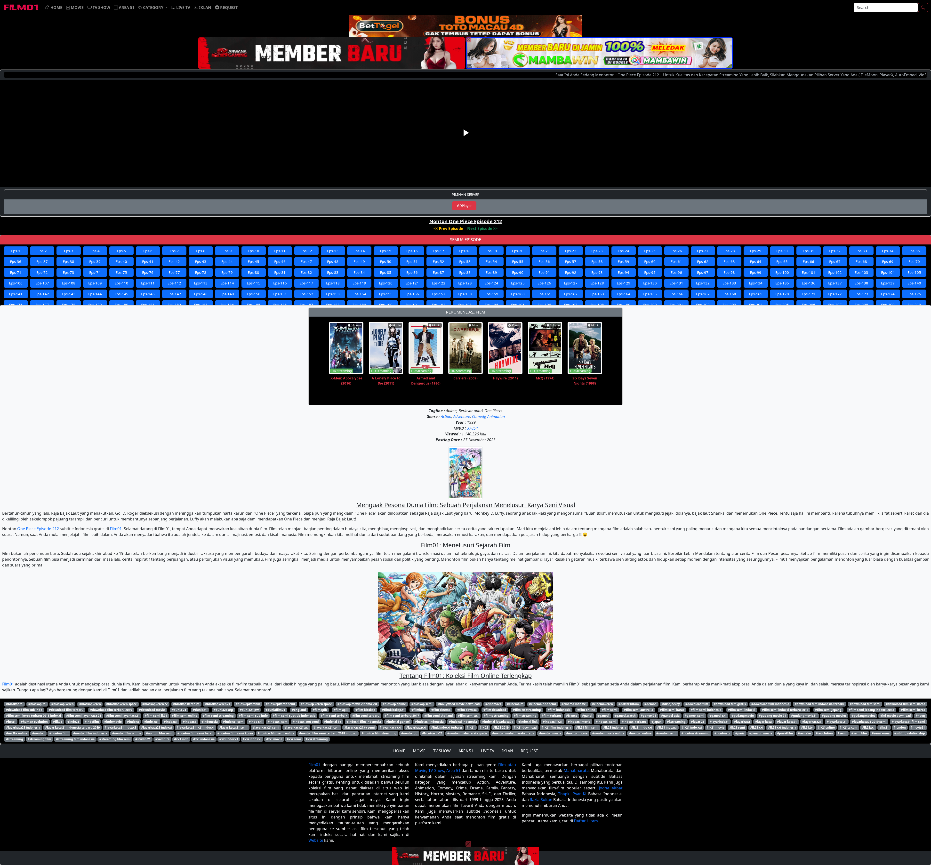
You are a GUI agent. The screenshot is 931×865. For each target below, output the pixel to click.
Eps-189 (359, 304)
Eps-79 (227, 272)
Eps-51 (412, 261)
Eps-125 (518, 283)
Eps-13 (332, 250)
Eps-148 (201, 293)
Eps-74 (95, 272)
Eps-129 (623, 283)
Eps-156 (412, 293)
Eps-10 (253, 250)
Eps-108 (68, 283)
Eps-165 (650, 293)
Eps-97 (702, 272)
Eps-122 (438, 283)
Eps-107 (42, 283)
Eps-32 (835, 250)
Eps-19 (491, 250)
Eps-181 (148, 304)
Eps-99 (755, 272)
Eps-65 (782, 261)
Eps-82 (306, 272)
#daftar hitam (628, 704)
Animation (496, 416)
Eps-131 (676, 283)
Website (315, 840)
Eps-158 (465, 293)
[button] (152, 7)
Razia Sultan (541, 799)
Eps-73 (68, 272)
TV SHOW (442, 751)
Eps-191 (412, 304)
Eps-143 (68, 293)
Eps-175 (914, 293)
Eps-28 (729, 250)
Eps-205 (782, 304)
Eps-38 (68, 261)
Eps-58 (597, 261)
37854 (472, 428)
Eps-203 (729, 304)
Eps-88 (465, 272)
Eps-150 (253, 293)
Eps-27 (702, 250)
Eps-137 (835, 283)
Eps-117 (306, 283)
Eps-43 (200, 261)
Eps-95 (650, 272)
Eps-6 (147, 250)
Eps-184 (227, 304)
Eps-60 (650, 261)
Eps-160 (518, 293)
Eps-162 (571, 293)
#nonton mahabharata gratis (513, 733)
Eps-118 (333, 283)
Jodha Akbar (611, 788)
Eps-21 (544, 250)
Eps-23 (597, 250)
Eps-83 (332, 272)
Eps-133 (729, 283)
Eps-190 (386, 304)
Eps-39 (95, 261)
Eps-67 (835, 261)
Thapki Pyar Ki (572, 793)
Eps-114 (227, 283)
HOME (399, 751)
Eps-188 (333, 304)
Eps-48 (332, 261)
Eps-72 (42, 272)
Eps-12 (306, 250)
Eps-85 (385, 272)
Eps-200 (650, 304)
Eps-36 (15, 261)
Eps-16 (412, 250)
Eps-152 (306, 293)
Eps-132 (703, 283)
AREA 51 (465, 751)
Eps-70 (914, 261)
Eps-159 (491, 293)
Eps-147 (174, 293)
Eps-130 (650, 283)
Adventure (461, 416)
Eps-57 (570, 261)
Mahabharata (576, 770)
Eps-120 (386, 283)
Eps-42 (174, 261)
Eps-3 (68, 250)
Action (446, 416)
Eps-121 (412, 283)
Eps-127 (571, 283)
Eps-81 (280, 272)
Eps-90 (517, 272)
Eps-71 (15, 272)
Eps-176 (16, 304)
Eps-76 (147, 272)
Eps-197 (571, 304)
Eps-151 (280, 293)
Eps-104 (888, 272)
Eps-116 (280, 283)
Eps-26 (676, 250)
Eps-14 (359, 250)
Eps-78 (200, 272)
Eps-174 (888, 293)
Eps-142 (42, 293)
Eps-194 (491, 304)
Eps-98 (729, 272)
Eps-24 (623, 250)
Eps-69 (887, 261)
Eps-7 (174, 250)
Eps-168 (729, 293)
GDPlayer (464, 205)
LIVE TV (487, 751)
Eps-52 (438, 261)
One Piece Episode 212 (38, 528)
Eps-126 (544, 283)
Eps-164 (623, 293)
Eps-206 (808, 304)
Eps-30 (782, 250)
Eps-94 (623, 272)
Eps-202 (703, 304)
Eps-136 (808, 283)
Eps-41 (147, 261)
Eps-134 (755, 283)
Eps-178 (68, 304)
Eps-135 (782, 283)
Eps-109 (95, 283)
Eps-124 (491, 283)
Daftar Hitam (586, 821)
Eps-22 (570, 250)
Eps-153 (333, 293)
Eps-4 (95, 250)
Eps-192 (438, 304)
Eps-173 (861, 293)
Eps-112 (174, 283)
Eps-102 (835, 272)
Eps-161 (544, 293)
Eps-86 (412, 272)
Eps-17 (438, 250)
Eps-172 (835, 293)
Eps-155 (386, 293)
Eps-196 (544, 304)
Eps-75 (121, 272)
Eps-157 (438, 293)
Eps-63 (729, 261)
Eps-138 (861, 283)
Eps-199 (623, 304)
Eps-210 (914, 304)
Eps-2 (42, 250)
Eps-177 (42, 304)
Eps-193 (465, 304)
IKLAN (507, 751)
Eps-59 (623, 261)
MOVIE (419, 751)
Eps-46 (280, 261)
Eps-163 (597, 293)
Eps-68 (861, 261)
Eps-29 (755, 250)
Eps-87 (438, 272)
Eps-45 (253, 261)
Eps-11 (280, 250)
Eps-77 (174, 272)
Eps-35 (914, 250)
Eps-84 (359, 272)
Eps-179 (95, 304)
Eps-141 (16, 293)
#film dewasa (467, 710)
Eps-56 (544, 261)
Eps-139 (888, 283)
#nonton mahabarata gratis (467, 733)
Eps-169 (755, 293)
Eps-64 (755, 261)
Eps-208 (861, 304)
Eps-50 (385, 261)
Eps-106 (16, 283)
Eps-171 (808, 293)
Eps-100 (782, 272)
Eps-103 (861, 272)
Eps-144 (95, 293)
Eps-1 (15, 250)
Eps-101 (808, 272)
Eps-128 (597, 283)
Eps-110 (121, 283)
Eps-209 (888, 304)
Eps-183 (201, 304)
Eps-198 (597, 304)
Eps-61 (676, 261)
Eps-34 (887, 250)
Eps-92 (570, 272)
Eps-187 (306, 304)
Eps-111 (148, 283)
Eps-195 (518, 304)
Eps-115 (253, 283)
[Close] (468, 39)
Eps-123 (465, 283)
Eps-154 (359, 293)
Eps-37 (42, 261)
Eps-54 (491, 261)
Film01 (116, 528)
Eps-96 (676, 272)
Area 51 (453, 770)
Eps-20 (517, 250)
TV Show (436, 770)
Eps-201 (676, 304)
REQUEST (529, 751)
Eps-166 (676, 293)
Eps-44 (227, 261)
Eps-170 (782, 293)
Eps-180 (121, 304)
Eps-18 (465, 250)
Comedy (478, 416)
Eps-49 (359, 261)
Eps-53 (465, 261)
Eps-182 (174, 304)
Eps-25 (650, 250)
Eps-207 (835, 304)
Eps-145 (121, 293)
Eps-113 (201, 283)
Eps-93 (597, 272)
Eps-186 (280, 304)
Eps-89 (491, 272)
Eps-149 (227, 293)
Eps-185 (253, 304)
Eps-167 (703, 293)
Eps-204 (755, 304)
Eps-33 (861, 250)
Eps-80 (253, 272)
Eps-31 (808, 250)
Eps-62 (702, 261)
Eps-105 (914, 272)
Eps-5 (121, 250)
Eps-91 (544, 272)
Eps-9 (227, 250)
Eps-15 (385, 250)
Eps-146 (148, 293)
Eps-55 (517, 261)
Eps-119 (359, 283)
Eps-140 (914, 283)
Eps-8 (200, 250)
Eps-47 (306, 261)
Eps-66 (808, 261)
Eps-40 (121, 261)
